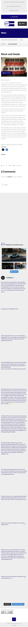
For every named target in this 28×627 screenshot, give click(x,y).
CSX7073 (10, 165)
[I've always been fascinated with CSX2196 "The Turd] (14, 482)
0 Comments (18, 165)
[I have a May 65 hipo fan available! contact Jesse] (14, 535)
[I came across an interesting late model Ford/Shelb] (14, 294)
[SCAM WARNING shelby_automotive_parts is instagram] (14, 375)
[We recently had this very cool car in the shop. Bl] (14, 348)
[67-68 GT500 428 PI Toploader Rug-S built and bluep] (14, 455)
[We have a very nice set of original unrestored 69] (14, 508)
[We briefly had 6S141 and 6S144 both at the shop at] (14, 401)
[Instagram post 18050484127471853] (14, 321)
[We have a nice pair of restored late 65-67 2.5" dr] (14, 562)
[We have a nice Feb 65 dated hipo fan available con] (14, 589)
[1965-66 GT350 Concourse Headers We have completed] (14, 428)
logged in (10, 176)
